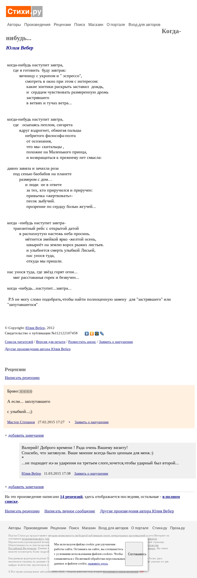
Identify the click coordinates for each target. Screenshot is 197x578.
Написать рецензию (22, 377)
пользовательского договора (39, 538)
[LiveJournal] (102, 333)
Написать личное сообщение (69, 511)
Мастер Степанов (21, 422)
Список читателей (19, 342)
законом (152, 538)
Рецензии (62, 25)
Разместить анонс (82, 342)
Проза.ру (177, 528)
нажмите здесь (98, 563)
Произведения (37, 25)
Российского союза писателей (120, 571)
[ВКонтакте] (86, 333)
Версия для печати (50, 342)
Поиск (79, 25)
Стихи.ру (159, 528)
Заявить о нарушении (116, 342)
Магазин (95, 25)
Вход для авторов (144, 25)
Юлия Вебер (19, 48)
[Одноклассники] (91, 333)
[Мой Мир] (96, 333)
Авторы (14, 25)
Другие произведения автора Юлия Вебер (38, 349)
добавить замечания (26, 435)
